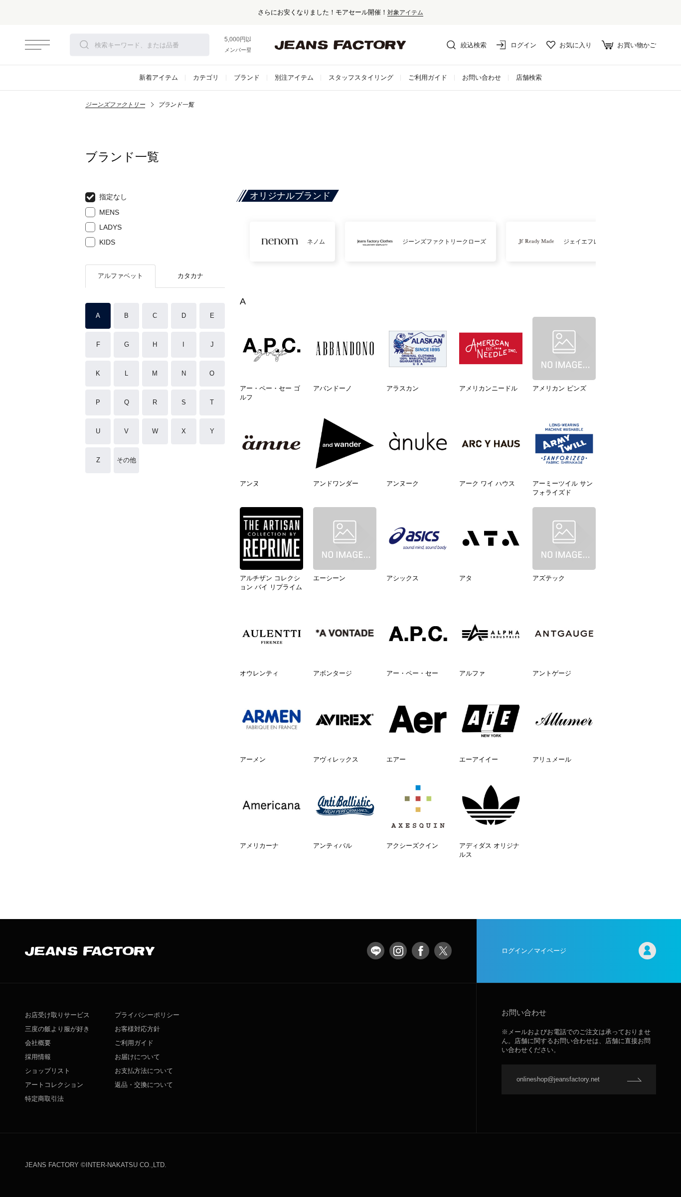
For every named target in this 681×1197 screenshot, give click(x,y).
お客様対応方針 (137, 1029)
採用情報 (38, 1057)
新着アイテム (158, 77)
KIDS (107, 242)
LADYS (110, 227)
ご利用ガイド (427, 77)
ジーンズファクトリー (115, 104)
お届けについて (137, 1057)
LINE (375, 950)
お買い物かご (636, 45)
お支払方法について (144, 1070)
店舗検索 (529, 77)
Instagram (398, 950)
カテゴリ (206, 77)
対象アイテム (405, 12)
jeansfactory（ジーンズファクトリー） (340, 45)
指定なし (113, 197)
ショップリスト (47, 1070)
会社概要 (38, 1043)
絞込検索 (474, 45)
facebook (420, 950)
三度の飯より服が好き (57, 1029)
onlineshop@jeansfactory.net (558, 1079)
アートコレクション (54, 1084)
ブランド (247, 77)
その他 (126, 460)
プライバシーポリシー (147, 1015)
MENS (109, 212)
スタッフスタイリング (361, 77)
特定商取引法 (44, 1098)
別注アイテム (294, 77)
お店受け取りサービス (57, 1015)
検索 (84, 44)
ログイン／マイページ (534, 950)
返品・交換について (144, 1084)
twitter (443, 950)
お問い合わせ (481, 77)
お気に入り (575, 45)
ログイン (523, 45)
